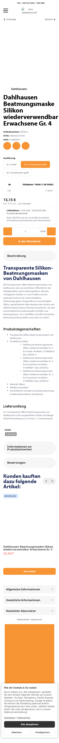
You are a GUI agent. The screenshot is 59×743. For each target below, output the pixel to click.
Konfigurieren (42, 732)
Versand (26, 203)
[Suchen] (12, 11)
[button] (29, 256)
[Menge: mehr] (51, 231)
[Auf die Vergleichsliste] (16, 146)
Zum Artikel (30, 571)
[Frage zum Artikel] (26, 146)
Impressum (36, 619)
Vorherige (11, 19)
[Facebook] (29, 636)
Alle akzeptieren (29, 724)
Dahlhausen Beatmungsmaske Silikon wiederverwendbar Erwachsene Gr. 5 (28, 548)
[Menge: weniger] (7, 231)
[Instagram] (29, 661)
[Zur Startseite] (29, 11)
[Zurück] (46, 481)
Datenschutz (23, 619)
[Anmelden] (46, 11)
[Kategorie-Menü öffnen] (5, 10)
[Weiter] (52, 481)
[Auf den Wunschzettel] (7, 146)
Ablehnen (16, 732)
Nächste (49, 19)
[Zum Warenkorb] (52, 11)
